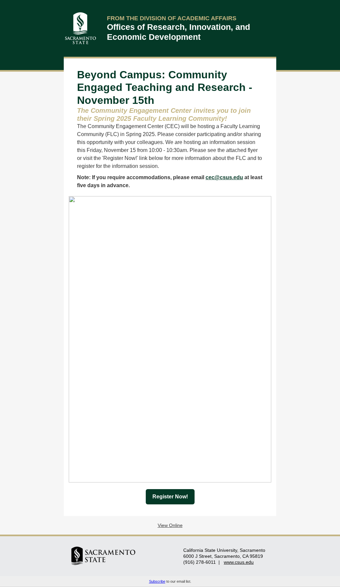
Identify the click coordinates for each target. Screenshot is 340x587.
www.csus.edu (239, 562)
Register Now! (170, 496)
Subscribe (157, 581)
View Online (170, 525)
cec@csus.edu (224, 177)
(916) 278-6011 (199, 562)
